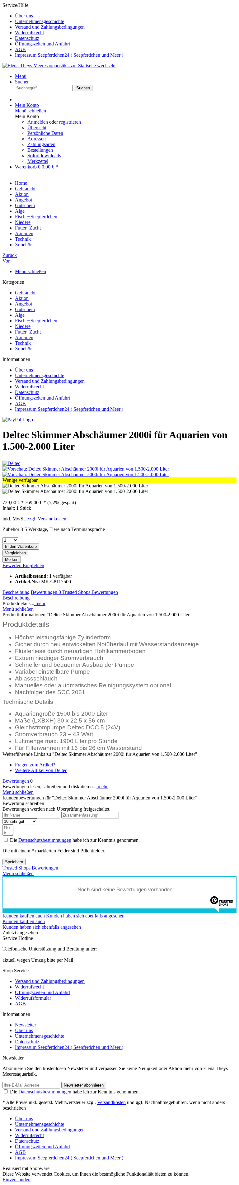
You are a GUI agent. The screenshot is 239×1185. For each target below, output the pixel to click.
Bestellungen (40, 150)
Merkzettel (37, 161)
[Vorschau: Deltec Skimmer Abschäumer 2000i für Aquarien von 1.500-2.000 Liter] (85, 469)
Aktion (22, 298)
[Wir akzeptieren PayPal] (17, 419)
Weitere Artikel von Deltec (41, 770)
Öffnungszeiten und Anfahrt (42, 43)
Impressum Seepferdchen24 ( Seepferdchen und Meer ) (69, 55)
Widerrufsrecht (29, 32)
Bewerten (12, 565)
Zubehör (23, 348)
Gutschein (25, 309)
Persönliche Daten (45, 133)
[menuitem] (126, 16)
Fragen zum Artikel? (35, 764)
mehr (39, 603)
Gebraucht (25, 292)
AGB (20, 49)
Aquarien (24, 337)
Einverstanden (16, 1179)
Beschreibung (16, 592)
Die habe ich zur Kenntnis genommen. (75, 840)
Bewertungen (46, 592)
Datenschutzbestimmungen (44, 840)
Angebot (23, 303)
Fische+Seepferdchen (36, 320)
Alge (20, 315)
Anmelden (38, 122)
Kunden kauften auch (23, 915)
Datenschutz (27, 38)
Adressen (36, 138)
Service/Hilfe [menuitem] (62, 30)
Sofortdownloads (44, 155)
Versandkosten (111, 1102)
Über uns (24, 15)
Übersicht (36, 127)
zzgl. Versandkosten (46, 518)
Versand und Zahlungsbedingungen (50, 27)
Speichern (14, 862)
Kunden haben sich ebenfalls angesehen (85, 915)
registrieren (70, 122)
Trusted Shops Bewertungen (90, 592)
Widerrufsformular (33, 998)
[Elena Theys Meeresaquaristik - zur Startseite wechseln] (58, 65)
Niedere (22, 326)
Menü (20, 76)
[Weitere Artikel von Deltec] (11, 463)
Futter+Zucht (28, 331)
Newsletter (25, 1024)
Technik (23, 343)
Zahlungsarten (41, 144)
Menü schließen (30, 110)
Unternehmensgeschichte (39, 21)
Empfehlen (33, 565)
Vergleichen (15, 553)
